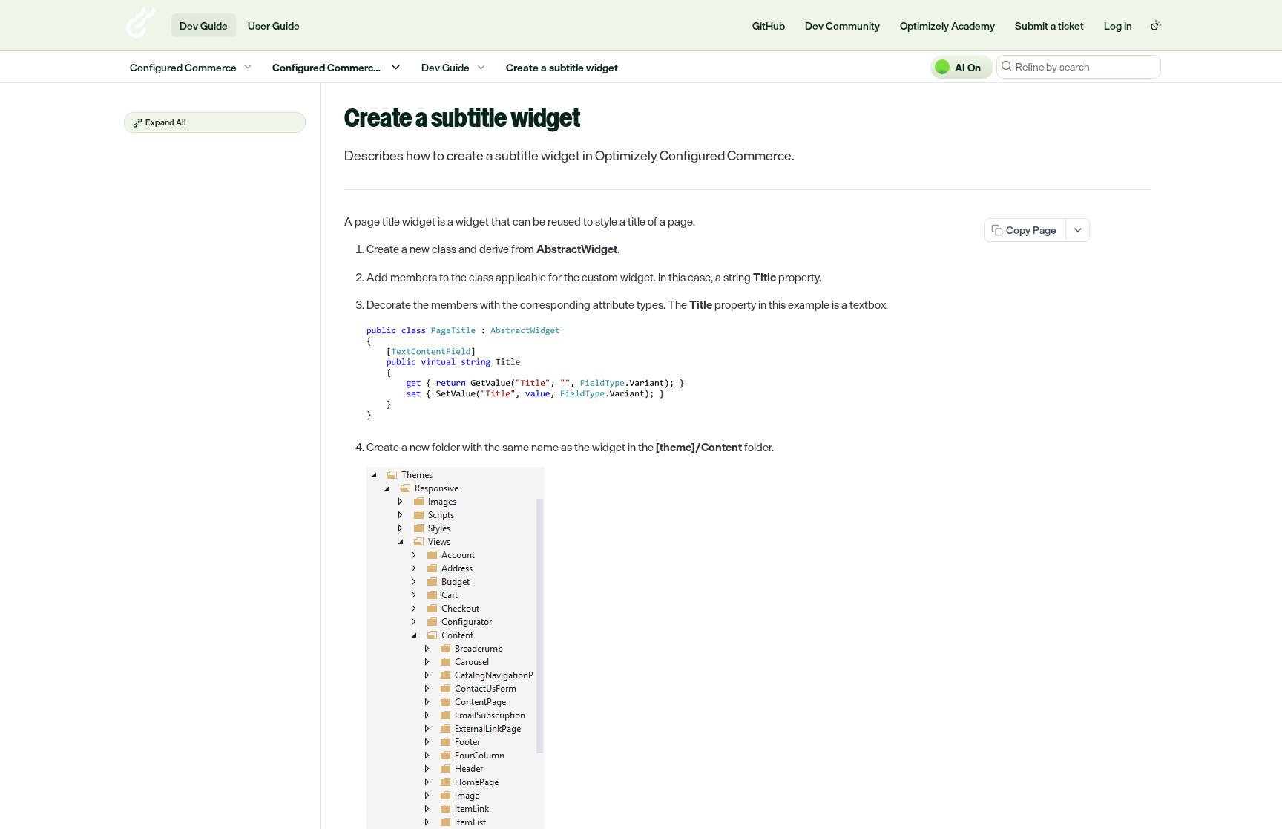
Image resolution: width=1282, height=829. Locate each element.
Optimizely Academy (947, 25)
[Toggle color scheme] (1156, 25)
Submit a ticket (1049, 25)
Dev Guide (204, 25)
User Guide (274, 25)
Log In (1118, 25)
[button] (589, 375)
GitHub (768, 25)
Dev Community (842, 25)
